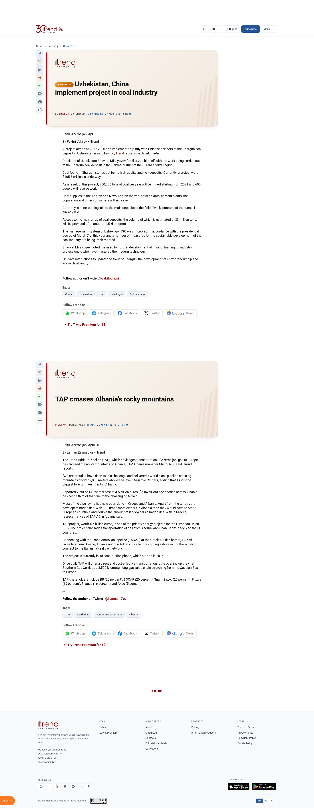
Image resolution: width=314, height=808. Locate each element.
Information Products (203, 732)
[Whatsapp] (41, 786)
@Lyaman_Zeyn (116, 599)
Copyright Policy (246, 737)
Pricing (195, 727)
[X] (57, 786)
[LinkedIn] (81, 786)
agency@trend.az (47, 762)
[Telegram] (73, 786)
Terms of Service (246, 727)
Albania (133, 614)
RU (272, 800)
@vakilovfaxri (109, 278)
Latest (103, 727)
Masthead (151, 732)
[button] (39, 53)
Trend (120, 153)
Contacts (150, 737)
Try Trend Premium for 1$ (86, 324)
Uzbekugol (116, 294)
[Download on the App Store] (238, 786)
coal (101, 294)
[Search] (204, 29)
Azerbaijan (83, 614)
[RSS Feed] (89, 786)
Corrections (151, 748)
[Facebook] (49, 786)
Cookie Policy (244, 743)
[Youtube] (65, 786)
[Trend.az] (49, 29)
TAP (67, 614)
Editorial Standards (156, 743)
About (148, 727)
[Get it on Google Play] (264, 786)
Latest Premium (108, 732)
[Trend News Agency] (48, 724)
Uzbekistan (85, 294)
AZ (266, 800)
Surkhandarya (138, 294)
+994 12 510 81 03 (47, 757)
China (68, 294)
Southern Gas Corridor (109, 614)
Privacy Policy (245, 732)
